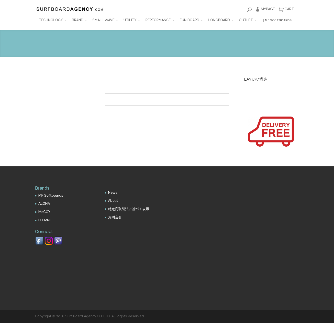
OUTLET (246, 20)
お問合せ (115, 217)
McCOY (44, 212)
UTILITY (129, 20)
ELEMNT (45, 220)
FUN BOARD (189, 20)
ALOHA (44, 203)
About (113, 201)
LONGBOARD (219, 20)
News (112, 192)
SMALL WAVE (103, 20)
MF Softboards (50, 195)
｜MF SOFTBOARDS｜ (278, 20)
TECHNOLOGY (51, 20)
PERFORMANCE (158, 20)
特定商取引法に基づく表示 (128, 209)
